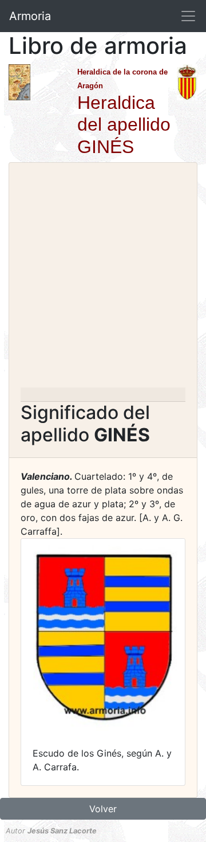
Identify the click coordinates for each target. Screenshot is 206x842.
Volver (103, 808)
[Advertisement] (103, 278)
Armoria (30, 16)
